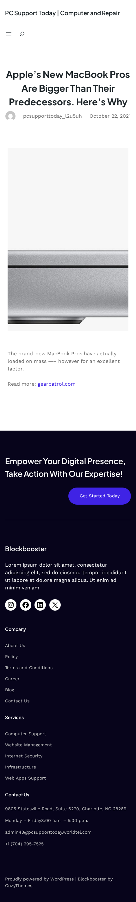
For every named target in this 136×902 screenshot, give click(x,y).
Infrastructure (20, 766)
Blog (9, 689)
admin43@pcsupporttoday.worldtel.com (48, 832)
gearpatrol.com (57, 384)
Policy (11, 656)
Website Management (28, 744)
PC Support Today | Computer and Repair (62, 12)
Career (12, 678)
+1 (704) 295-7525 (24, 843)
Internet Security (23, 755)
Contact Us (17, 700)
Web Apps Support (25, 778)
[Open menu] (9, 34)
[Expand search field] (22, 34)
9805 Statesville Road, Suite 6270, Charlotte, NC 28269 (66, 808)
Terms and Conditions (29, 667)
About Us (15, 645)
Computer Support (25, 733)
